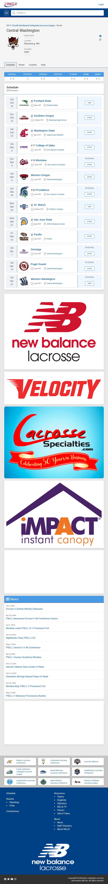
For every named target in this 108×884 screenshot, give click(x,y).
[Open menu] (6, 13)
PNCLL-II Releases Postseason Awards (26, 696)
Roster (22, 65)
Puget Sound (38, 264)
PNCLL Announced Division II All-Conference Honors (32, 618)
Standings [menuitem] (14, 802)
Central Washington (54, 179)
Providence (42, 189)
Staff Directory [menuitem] (64, 825)
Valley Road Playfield (55, 135)
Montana (41, 160)
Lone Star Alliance (91, 762)
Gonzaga (36, 249)
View (89, 103)
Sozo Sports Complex (55, 150)
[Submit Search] (14, 13)
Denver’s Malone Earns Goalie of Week (25, 667)
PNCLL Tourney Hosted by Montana (23, 657)
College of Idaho (45, 145)
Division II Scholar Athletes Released (24, 609)
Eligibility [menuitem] (61, 800)
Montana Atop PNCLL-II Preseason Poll (25, 686)
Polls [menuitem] (12, 805)
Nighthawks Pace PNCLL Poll (20, 638)
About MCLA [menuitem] (63, 829)
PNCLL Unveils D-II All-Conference (23, 647)
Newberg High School (58, 120)
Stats (43, 65)
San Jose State (43, 219)
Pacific (38, 234)
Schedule (10, 65)
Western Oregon (40, 175)
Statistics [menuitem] (62, 803)
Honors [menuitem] (60, 810)
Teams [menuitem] (60, 796)
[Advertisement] (54, 571)
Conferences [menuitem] (12, 811)
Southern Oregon (44, 115)
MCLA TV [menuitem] (62, 806)
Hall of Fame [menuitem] (63, 813)
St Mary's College (56, 209)
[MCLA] (11, 4)
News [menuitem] (60, 822)
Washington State (44, 130)
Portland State (42, 100)
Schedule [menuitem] (10, 793)
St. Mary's (40, 204)
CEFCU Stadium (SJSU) (56, 224)
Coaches (33, 65)
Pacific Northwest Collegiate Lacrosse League (34, 25)
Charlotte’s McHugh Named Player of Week (27, 676)
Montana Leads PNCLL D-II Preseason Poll (27, 628)
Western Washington (43, 279)
